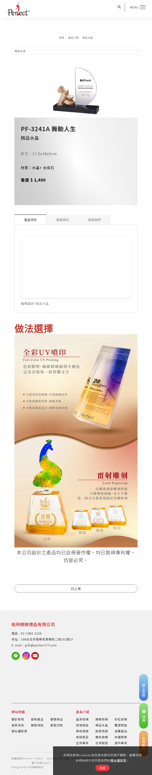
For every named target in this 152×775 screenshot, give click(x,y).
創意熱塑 (101, 731)
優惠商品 (56, 719)
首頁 (61, 37)
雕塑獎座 (121, 725)
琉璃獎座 (82, 725)
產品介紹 (73, 37)
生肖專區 (82, 743)
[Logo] (18, 8)
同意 (102, 768)
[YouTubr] (35, 656)
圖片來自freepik (41, 762)
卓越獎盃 (82, 737)
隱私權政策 (118, 760)
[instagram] (26, 656)
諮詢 (143, 718)
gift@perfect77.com (41, 645)
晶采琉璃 (82, 719)
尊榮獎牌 (82, 731)
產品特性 (30, 219)
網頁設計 (38, 767)
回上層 (76, 588)
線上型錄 (143, 690)
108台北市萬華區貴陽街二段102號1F (47, 639)
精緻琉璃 (101, 719)
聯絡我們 (94, 219)
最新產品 (37, 719)
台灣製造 (101, 743)
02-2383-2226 (31, 633)
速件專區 (121, 743)
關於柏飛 (17, 719)
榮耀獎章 (121, 737)
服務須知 (62, 219)
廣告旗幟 (101, 737)
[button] (119, 7)
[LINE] (16, 656)
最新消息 (17, 725)
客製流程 (56, 725)
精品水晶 (88, 37)
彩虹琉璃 (121, 719)
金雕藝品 (121, 731)
